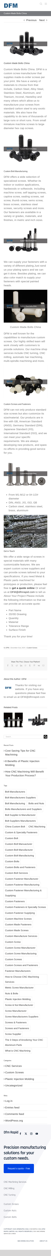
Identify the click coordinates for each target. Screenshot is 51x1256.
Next (42, 20)
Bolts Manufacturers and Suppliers (23, 809)
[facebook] (20, 1134)
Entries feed (12, 1107)
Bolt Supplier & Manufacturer (20, 815)
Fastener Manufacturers (18, 971)
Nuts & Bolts (11, 993)
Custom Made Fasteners (18, 924)
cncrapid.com (35, 1229)
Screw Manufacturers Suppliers (21, 1016)
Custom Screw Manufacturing (21, 953)
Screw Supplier (13, 1034)
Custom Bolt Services (16, 873)
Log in (9, 1100)
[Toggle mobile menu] (46, 3)
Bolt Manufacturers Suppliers (20, 797)
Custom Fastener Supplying (20, 913)
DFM (7, 648)
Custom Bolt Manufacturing (19, 855)
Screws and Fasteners (17, 1028)
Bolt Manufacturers (15, 791)
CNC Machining (36, 826)
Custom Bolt (11, 838)
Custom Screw (13, 942)
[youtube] (37, 1134)
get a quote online (23, 588)
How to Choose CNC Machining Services (22, 979)
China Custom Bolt (15, 826)
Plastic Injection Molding (18, 999)
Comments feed (14, 1114)
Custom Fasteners (15, 901)
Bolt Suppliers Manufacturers (20, 821)
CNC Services (13, 1065)
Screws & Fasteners (16, 1022)
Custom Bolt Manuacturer (18, 844)
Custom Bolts (12, 861)
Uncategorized (13, 1085)
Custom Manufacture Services (21, 936)
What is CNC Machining (17, 1050)
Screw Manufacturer (15, 1011)
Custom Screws (32, 648)
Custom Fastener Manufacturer (21, 879)
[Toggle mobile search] (41, 3)
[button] (5, 720)
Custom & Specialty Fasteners (21, 832)
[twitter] (26, 1134)
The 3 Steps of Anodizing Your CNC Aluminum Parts (24, 1042)
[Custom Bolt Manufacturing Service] (13, 714)
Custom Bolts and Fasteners (20, 867)
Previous (31, 20)
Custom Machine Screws (18, 918)
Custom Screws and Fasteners (21, 965)
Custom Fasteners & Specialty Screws (25, 907)
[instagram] (31, 1134)
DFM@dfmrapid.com (22, 592)
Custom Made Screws (17, 930)
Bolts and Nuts (36, 803)
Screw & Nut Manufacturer (19, 1005)
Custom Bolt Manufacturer (19, 850)
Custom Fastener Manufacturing (22, 884)
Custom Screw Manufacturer (20, 947)
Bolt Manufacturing (15, 803)
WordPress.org (14, 1120)
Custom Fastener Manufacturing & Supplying (23, 893)
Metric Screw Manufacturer (19, 987)
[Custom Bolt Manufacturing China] (37, 714)
